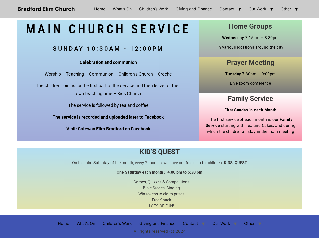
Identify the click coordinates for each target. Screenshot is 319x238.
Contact (227, 8)
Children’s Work (153, 8)
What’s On (122, 8)
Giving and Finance (194, 8)
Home (99, 8)
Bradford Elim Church (46, 9)
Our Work (257, 8)
